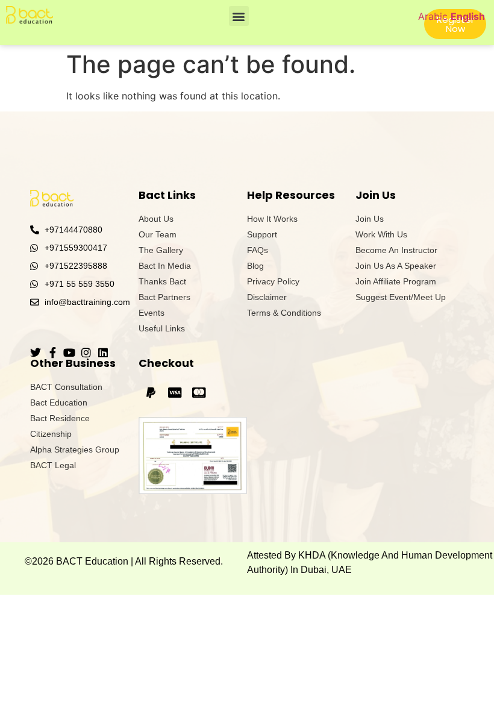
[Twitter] (35, 352)
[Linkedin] (103, 352)
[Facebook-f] (52, 352)
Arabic (433, 16)
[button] (239, 16)
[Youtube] (69, 352)
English (468, 16)
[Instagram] (86, 352)
